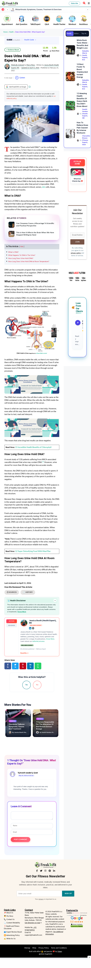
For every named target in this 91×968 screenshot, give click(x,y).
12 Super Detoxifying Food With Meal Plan (32, 551)
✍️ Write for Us (10, 939)
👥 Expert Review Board (13, 932)
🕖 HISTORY (28, 592)
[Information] (30, 87)
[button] (84, 3)
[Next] (87, 9)
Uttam (59, 951)
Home (5, 32)
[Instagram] (45, 871)
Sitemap (27, 948)
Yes (26, 685)
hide (21, 246)
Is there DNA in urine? (41, 353)
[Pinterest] (50, 871)
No (37, 685)
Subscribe (74, 3)
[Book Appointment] (31, 384)
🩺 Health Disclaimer (31, 600)
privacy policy (76, 253)
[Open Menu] (89, 3)
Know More (22, 612)
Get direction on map (32, 923)
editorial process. (38, 641)
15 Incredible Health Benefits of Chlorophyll (33, 447)
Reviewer (11, 625)
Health (11, 32)
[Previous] (7, 9)
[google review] (76, 919)
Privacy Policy (44, 948)
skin (43, 187)
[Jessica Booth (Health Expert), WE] (24, 623)
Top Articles (84, 33)
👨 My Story (8, 916)
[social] (30, 628)
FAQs (34, 948)
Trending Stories (69, 33)
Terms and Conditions (59, 948)
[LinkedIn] (54, 871)
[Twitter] (41, 871)
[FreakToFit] (9, 3)
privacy (41, 899)
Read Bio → (24, 653)
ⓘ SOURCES (12, 592)
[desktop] (31, 428)
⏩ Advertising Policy (12, 935)
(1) (43, 461)
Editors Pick (77, 33)
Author (11, 621)
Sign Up (68, 893)
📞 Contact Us (9, 919)
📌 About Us (8, 913)
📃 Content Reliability (12, 923)
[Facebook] (37, 871)
